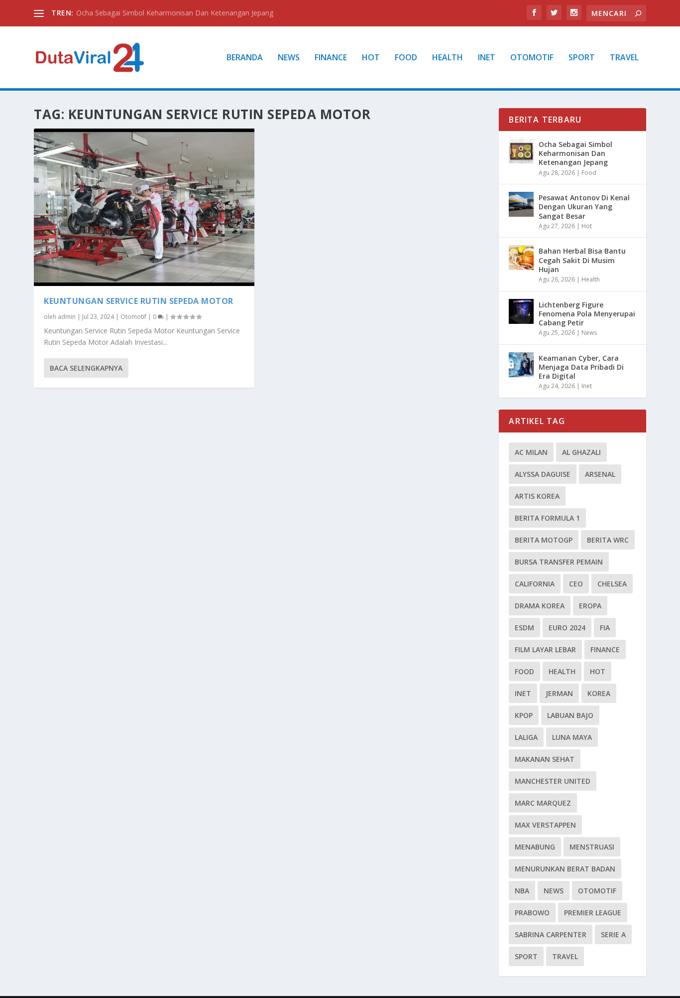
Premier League (592, 912)
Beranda (245, 58)
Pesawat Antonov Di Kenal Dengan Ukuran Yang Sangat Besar (584, 206)
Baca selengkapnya (86, 368)
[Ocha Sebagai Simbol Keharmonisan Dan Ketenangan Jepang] (521, 151)
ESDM (524, 627)
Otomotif (532, 58)
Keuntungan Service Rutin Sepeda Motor (138, 300)
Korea (598, 693)
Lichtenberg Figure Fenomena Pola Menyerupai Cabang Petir (587, 313)
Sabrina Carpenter (550, 934)
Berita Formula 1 (547, 518)
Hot (371, 58)
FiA (605, 627)
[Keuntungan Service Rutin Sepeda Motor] (144, 207)
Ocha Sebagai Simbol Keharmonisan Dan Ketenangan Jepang (174, 12)
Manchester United (552, 781)
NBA (522, 890)
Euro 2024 (567, 627)
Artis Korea (537, 496)
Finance (331, 58)
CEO (576, 583)
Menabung (535, 847)
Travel (624, 58)
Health (447, 58)
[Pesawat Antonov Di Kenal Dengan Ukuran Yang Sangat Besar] (521, 204)
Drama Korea (540, 605)
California (535, 583)
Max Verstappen (545, 825)
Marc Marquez (543, 803)
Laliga (526, 737)
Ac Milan (531, 452)
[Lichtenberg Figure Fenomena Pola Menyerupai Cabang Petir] (521, 311)
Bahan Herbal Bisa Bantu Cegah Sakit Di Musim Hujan (582, 260)
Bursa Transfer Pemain (559, 562)
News (289, 58)
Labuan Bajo (570, 715)
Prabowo (532, 912)
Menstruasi (591, 847)
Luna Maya (572, 737)
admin (67, 316)
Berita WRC (608, 540)
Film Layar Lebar (545, 649)
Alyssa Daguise (542, 474)
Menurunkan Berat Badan (565, 868)
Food (406, 58)
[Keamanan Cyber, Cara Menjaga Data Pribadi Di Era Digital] (521, 364)
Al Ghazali (581, 452)
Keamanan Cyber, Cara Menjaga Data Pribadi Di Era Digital (581, 367)
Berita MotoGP (543, 540)
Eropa (590, 605)
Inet (486, 58)
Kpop (524, 715)
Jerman (559, 693)
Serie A (613, 934)
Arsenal (600, 474)
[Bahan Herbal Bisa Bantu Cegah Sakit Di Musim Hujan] (521, 257)
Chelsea (612, 583)
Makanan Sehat (544, 759)
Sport (581, 58)
